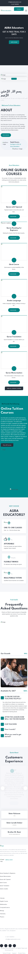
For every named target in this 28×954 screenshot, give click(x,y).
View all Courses (7, 445)
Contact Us (19, 10)
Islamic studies (4, 889)
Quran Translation (14, 337)
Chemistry (2, 913)
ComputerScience (5, 907)
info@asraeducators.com (14, 2)
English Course (4, 901)
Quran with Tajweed (14, 207)
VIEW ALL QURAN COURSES (14, 388)
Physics (2, 917)
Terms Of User (7, 953)
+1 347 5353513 (15, 4)
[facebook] (1, 945)
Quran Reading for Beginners (14, 229)
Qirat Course (14, 264)
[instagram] (14, 945)
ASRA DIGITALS (18, 950)
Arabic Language (14, 300)
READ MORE (6, 135)
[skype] (10, 945)
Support (14, 953)
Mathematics (3, 904)
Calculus (2, 898)
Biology (2, 910)
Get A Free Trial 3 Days (13, 862)
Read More (15, 42)
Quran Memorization (14, 373)
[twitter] (5, 945)
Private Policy (21, 953)
